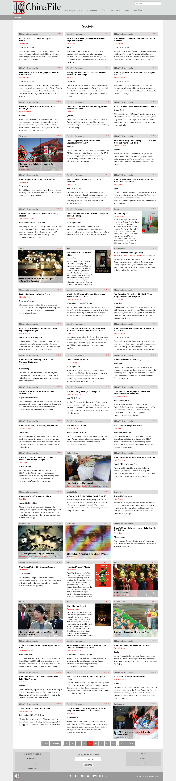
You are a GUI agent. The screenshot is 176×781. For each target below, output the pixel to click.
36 (67, 743)
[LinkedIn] (70, 775)
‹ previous (55, 743)
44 (113, 743)
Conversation (91, 10)
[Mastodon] (100, 775)
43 (107, 743)
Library (104, 10)
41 (96, 743)
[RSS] (105, 775)
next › (123, 743)
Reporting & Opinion (73, 10)
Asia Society (155, 776)
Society (18, 17)
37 (73, 743)
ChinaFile (38, 7)
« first (45, 743)
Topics (126, 10)
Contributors (138, 10)
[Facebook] (76, 775)
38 (78, 743)
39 (84, 743)
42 (102, 743)
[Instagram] (88, 775)
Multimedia (115, 10)
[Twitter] (82, 775)
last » (131, 743)
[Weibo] (94, 775)
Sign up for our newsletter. (88, 754)
